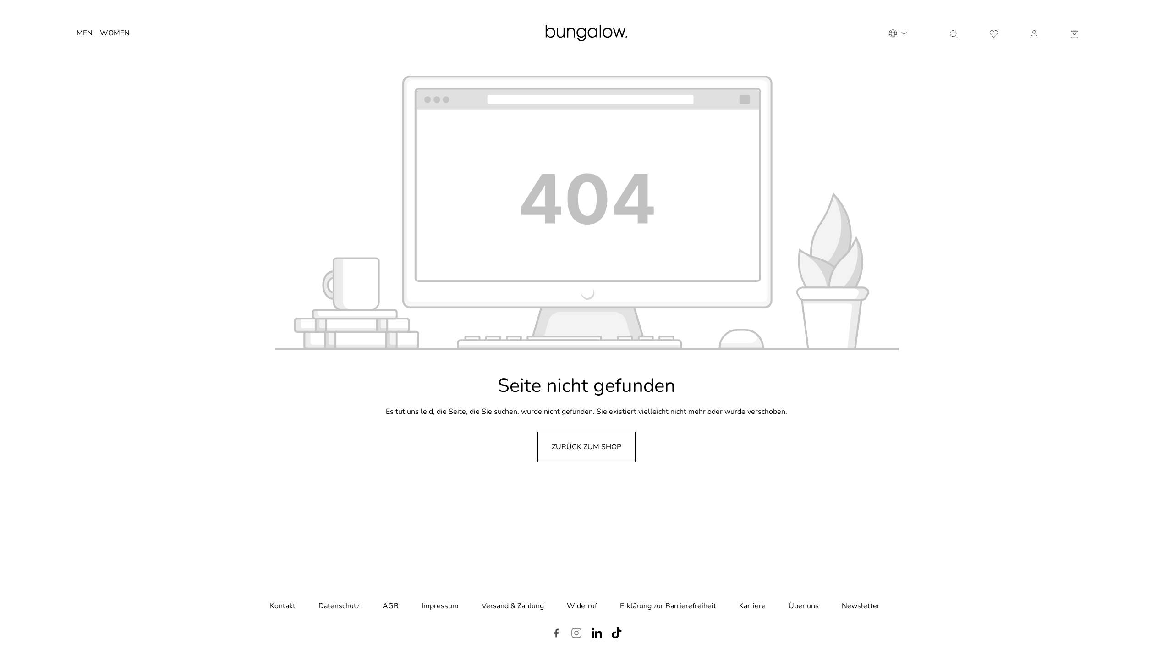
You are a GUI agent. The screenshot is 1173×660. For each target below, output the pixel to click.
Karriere (752, 606)
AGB (391, 606)
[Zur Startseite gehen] (586, 33)
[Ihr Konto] (1034, 33)
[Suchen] (953, 33)
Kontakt (283, 606)
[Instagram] (576, 634)
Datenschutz (339, 606)
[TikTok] (616, 634)
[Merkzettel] (994, 33)
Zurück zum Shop (586, 447)
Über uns (804, 606)
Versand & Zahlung (513, 606)
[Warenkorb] (1074, 33)
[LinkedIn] (596, 634)
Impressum (440, 606)
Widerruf (582, 606)
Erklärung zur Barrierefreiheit (668, 606)
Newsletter (861, 606)
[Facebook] (556, 634)
